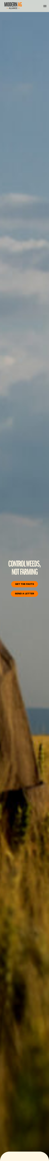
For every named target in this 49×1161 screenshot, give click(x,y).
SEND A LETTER (24, 594)
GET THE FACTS (24, 584)
